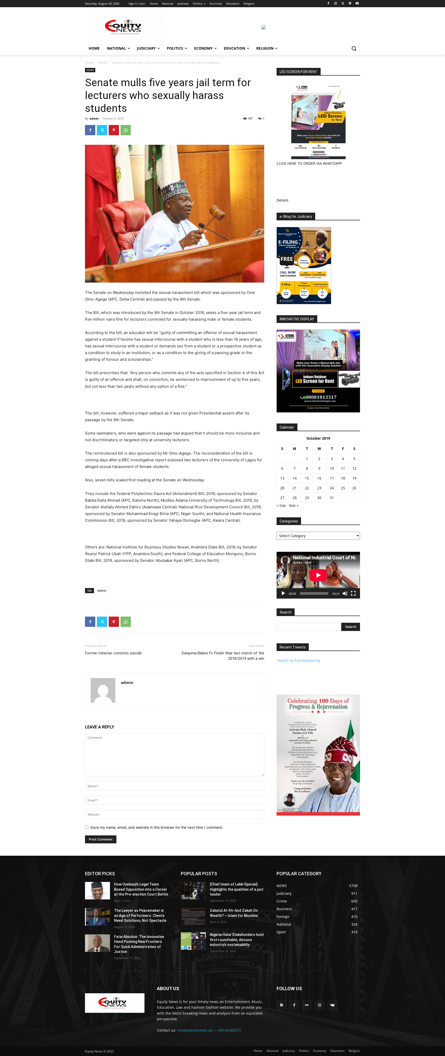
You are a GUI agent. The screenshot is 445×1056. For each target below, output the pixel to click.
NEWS (103, 62)
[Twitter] (343, 4)
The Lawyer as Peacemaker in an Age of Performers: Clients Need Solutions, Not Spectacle (140, 915)
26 (354, 487)
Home (89, 62)
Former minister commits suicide (113, 653)
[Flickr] (307, 1005)
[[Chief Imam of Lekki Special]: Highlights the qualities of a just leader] (193, 890)
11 (343, 468)
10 (332, 468)
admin (94, 118)
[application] (318, 575)
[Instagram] (336, 4)
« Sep (281, 505)
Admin (101, 590)
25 (343, 487)
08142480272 (229, 1030)
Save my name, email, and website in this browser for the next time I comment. (156, 827)
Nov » (293, 505)
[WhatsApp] (126, 130)
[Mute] (345, 593)
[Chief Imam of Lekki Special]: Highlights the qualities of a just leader (236, 889)
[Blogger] (282, 1005)
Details (282, 200)
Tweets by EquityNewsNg (298, 660)
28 (295, 497)
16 (319, 478)
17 (332, 478)
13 (282, 478)
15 (307, 478)
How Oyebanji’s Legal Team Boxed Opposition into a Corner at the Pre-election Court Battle (141, 889)
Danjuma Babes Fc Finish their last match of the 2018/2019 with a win (223, 656)
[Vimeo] (350, 4)
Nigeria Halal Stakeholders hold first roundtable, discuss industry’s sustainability (237, 940)
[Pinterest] (114, 130)
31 (332, 497)
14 (295, 478)
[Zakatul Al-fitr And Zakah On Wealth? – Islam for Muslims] (193, 917)
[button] (354, 48)
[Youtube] (357, 4)
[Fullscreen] (353, 593)
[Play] (283, 593)
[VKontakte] (332, 1005)
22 (307, 487)
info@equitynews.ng (194, 1030)
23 (319, 487)
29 (307, 497)
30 (319, 497)
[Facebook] (328, 4)
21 (295, 487)
